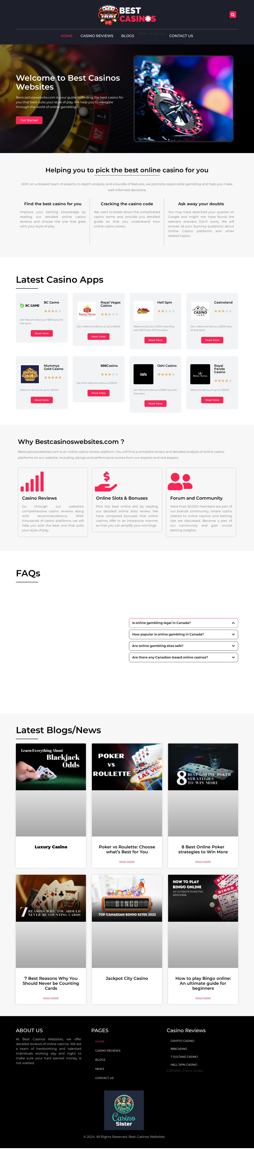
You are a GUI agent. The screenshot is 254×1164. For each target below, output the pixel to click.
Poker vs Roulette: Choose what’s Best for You (127, 849)
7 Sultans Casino (184, 1057)
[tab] (183, 623)
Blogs (127, 36)
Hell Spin (164, 302)
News (99, 1069)
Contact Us (181, 36)
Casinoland (223, 302)
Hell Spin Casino (184, 1064)
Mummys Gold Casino (53, 367)
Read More (127, 861)
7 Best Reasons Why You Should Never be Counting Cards (51, 983)
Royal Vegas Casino (110, 304)
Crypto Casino (182, 1041)
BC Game (51, 302)
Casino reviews (97, 36)
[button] (29, 120)
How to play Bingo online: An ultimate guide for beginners (203, 983)
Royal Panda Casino (219, 369)
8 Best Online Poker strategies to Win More (203, 849)
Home (67, 36)
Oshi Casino (167, 366)
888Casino (109, 366)
